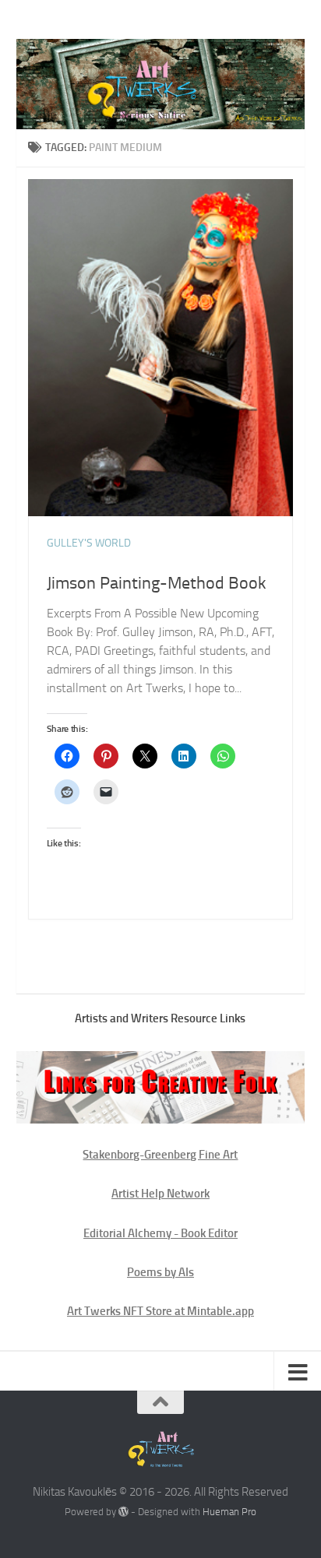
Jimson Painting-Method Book (156, 583)
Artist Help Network (160, 1194)
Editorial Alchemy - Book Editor (160, 1233)
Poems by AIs (160, 1272)
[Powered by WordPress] (123, 1512)
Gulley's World (89, 543)
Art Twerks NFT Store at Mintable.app (160, 1311)
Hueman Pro (229, 1512)
